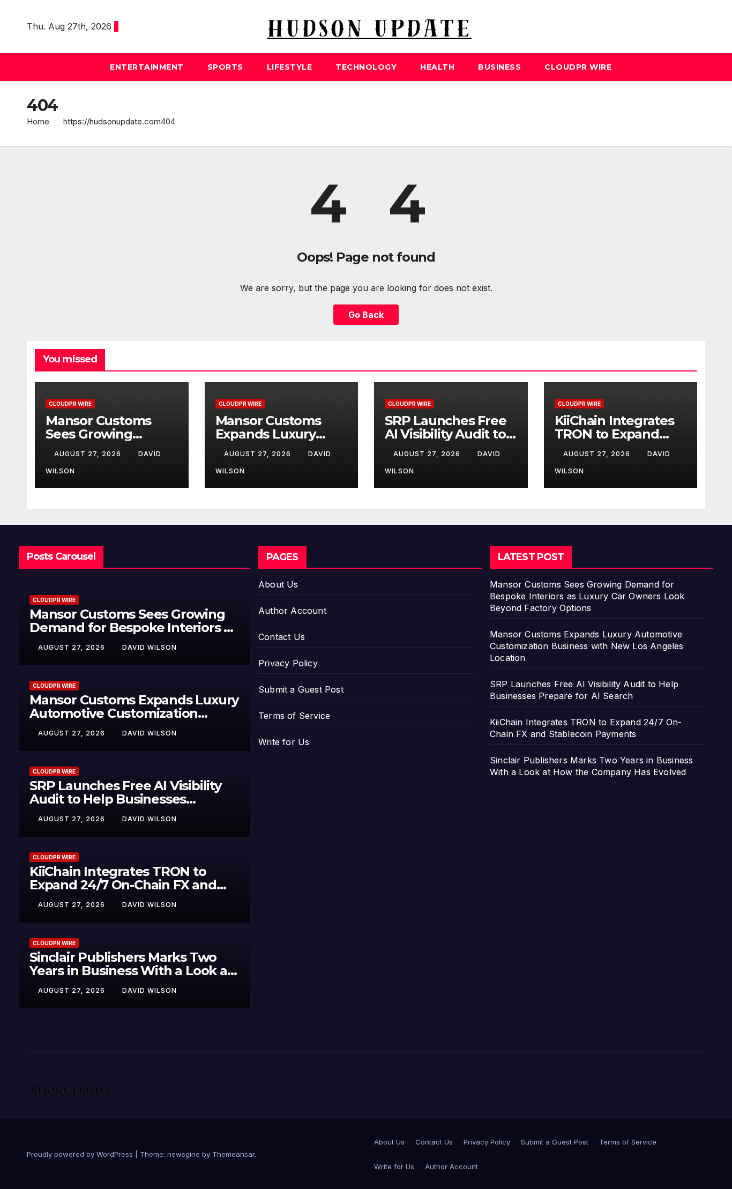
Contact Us (281, 636)
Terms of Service (294, 715)
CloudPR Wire (577, 67)
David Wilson (149, 647)
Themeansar (233, 1154)
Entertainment (147, 67)
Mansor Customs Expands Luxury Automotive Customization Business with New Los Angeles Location (587, 646)
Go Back (366, 314)
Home (38, 121)
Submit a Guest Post (300, 689)
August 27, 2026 (88, 454)
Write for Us (283, 742)
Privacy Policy (288, 663)
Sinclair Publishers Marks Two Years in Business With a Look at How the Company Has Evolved (131, 970)
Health (437, 67)
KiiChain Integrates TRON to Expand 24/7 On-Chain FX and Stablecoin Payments (122, 885)
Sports (225, 67)
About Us (278, 584)
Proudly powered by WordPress (81, 1154)
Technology (366, 67)
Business (499, 67)
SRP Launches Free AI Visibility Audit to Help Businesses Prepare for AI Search (125, 799)
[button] (697, 67)
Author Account (292, 610)
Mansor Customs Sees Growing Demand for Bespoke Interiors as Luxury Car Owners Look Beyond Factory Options (587, 596)
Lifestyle (289, 67)
